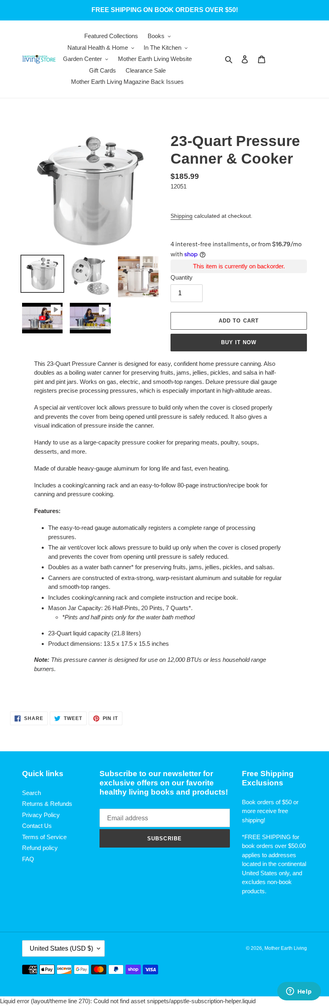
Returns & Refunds (47, 803)
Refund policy (40, 847)
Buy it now (238, 342)
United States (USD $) (61, 948)
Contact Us (37, 825)
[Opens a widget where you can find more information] (299, 992)
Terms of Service (44, 837)
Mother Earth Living (285, 948)
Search (31, 792)
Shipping (182, 216)
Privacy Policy (41, 814)
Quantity (182, 277)
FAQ (28, 859)
